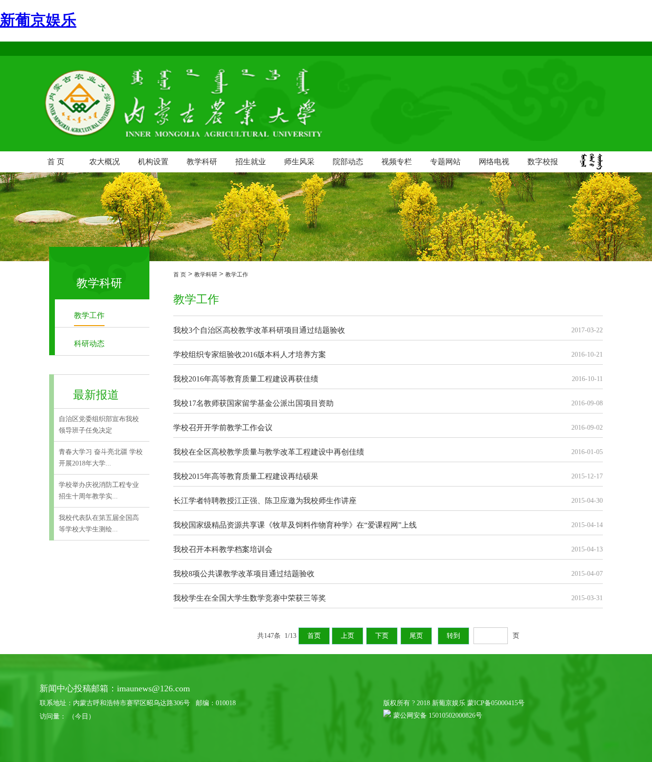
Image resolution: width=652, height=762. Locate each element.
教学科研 (202, 162)
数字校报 (542, 162)
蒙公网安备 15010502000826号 (437, 715)
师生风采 (299, 162)
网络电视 (494, 162)
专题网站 (445, 162)
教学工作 (89, 315)
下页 (382, 635)
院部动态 (348, 162)
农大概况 (104, 162)
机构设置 (153, 162)
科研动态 (89, 343)
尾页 (416, 635)
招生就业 (250, 162)
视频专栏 (396, 162)
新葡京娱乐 (38, 20)
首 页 (55, 162)
